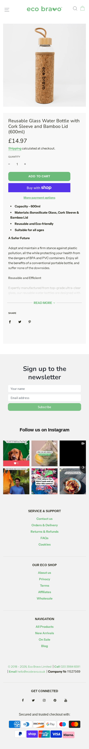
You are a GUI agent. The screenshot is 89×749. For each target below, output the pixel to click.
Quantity (14, 156)
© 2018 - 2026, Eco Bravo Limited (29, 666)
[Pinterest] (55, 700)
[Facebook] (23, 700)
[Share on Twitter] (19, 321)
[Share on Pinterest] (29, 321)
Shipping (14, 148)
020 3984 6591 (67, 666)
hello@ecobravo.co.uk (27, 671)
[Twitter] (33, 700)
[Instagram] (44, 700)
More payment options (39, 197)
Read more (43, 303)
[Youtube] (66, 700)
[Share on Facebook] (9, 321)
